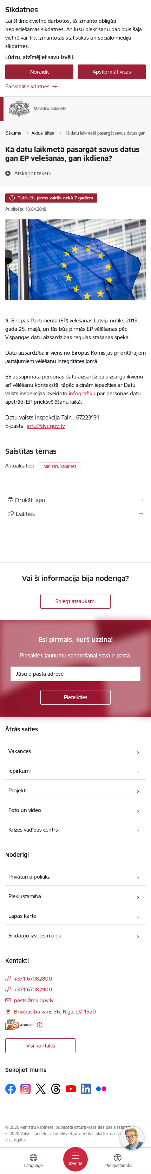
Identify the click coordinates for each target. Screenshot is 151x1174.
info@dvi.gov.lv (46, 425)
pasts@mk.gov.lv (33, 1000)
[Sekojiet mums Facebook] (10, 1089)
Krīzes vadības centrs (33, 829)
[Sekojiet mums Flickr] (101, 1088)
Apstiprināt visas (112, 71)
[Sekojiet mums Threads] (56, 1089)
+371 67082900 (33, 989)
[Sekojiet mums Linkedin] (86, 1089)
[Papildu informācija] (39, 1025)
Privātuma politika (29, 876)
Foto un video (24, 810)
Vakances (19, 751)
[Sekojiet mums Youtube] (71, 1088)
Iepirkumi (19, 770)
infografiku (83, 393)
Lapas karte (22, 916)
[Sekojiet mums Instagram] (25, 1089)
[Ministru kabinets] (66, 117)
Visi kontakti (40, 1045)
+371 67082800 (33, 978)
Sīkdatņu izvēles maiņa (34, 935)
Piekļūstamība (24, 896)
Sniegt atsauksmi (75, 601)
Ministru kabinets (60, 466)
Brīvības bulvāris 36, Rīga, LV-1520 (55, 1011)
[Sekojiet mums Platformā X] (40, 1089)
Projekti (17, 790)
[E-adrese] (19, 1025)
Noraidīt (39, 71)
